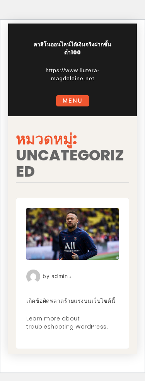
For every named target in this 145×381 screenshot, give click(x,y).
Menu (73, 100)
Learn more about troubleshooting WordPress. (67, 322)
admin (59, 276)
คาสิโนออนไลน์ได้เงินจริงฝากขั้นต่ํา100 (72, 48)
